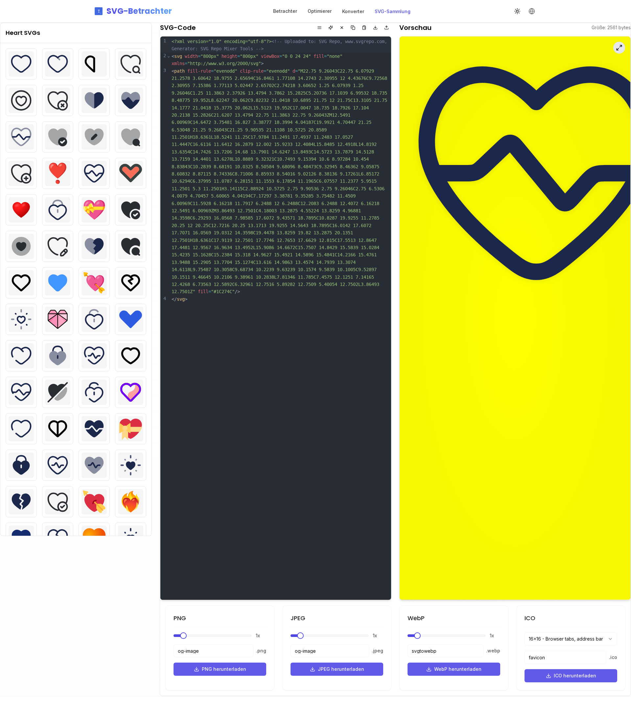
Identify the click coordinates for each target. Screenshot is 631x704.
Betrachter (285, 11)
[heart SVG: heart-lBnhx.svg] (21, 392)
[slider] (183, 635)
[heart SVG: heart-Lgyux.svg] (94, 392)
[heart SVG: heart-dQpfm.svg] (130, 137)
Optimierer (320, 11)
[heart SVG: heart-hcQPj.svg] (57, 246)
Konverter (353, 11)
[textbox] (280, 318)
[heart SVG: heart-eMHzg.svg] (94, 173)
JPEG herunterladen (341, 669)
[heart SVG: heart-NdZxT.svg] (130, 428)
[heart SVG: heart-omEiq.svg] (57, 501)
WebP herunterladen (457, 669)
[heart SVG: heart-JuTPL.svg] (21, 355)
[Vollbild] (619, 48)
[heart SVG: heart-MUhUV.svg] (94, 428)
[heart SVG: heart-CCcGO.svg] (21, 100)
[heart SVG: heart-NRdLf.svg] (130, 465)
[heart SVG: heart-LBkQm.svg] (130, 355)
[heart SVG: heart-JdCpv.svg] (57, 319)
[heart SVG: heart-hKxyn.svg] (130, 246)
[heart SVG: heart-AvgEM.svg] (21, 64)
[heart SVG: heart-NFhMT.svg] (21, 465)
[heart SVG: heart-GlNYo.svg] (130, 210)
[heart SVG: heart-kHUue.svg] (57, 355)
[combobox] (571, 638)
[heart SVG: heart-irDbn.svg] (21, 319)
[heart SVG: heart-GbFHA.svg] (21, 210)
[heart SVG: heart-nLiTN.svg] (57, 465)
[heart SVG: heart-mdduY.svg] (130, 392)
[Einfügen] (364, 27)
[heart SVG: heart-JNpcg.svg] (130, 319)
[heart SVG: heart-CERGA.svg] (57, 100)
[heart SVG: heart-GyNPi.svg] (21, 246)
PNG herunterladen (224, 669)
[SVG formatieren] (319, 27)
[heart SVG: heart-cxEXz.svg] (21, 137)
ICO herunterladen (575, 675)
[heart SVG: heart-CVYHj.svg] (130, 100)
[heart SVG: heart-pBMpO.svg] (94, 501)
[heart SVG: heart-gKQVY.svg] (94, 210)
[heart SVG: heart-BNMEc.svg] (94, 64)
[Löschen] (342, 27)
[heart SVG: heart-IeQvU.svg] (130, 282)
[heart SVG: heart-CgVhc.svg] (94, 100)
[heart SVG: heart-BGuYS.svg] (57, 64)
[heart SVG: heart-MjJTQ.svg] (57, 428)
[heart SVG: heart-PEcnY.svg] (130, 501)
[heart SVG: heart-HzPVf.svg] (57, 282)
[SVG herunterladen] (375, 27)
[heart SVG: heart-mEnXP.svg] (21, 428)
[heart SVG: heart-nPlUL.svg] (94, 465)
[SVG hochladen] (386, 27)
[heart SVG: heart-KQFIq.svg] (94, 355)
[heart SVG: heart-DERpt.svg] (57, 137)
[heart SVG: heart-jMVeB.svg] (94, 319)
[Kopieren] (353, 27)
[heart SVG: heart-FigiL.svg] (130, 173)
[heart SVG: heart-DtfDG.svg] (21, 173)
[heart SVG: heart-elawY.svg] (57, 173)
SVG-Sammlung (392, 11)
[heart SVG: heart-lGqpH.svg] (57, 392)
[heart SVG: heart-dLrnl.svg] (94, 137)
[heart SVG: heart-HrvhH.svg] (21, 282)
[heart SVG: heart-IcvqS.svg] (94, 282)
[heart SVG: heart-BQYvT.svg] (130, 64)
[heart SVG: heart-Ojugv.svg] (21, 501)
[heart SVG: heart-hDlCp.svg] (94, 246)
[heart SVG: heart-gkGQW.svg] (57, 210)
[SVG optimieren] (331, 27)
